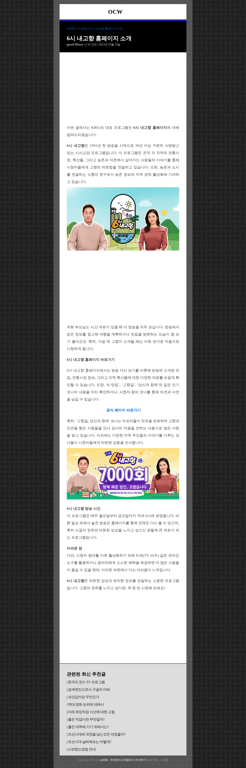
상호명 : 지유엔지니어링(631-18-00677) (124, 759)
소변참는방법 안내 (82, 749)
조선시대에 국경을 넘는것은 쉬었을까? (96, 734)
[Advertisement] (123, 88)
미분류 (83, 28)
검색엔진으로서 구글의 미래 (89, 689)
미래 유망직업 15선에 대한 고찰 (91, 712)
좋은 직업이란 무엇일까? (86, 719)
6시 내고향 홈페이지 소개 (106, 28)
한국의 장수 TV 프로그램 (86, 682)
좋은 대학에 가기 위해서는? (88, 727)
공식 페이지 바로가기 (123, 410)
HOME (71, 28)
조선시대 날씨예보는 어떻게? (89, 742)
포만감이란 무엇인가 (83, 697)
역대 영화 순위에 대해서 (86, 704)
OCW (115, 12)
